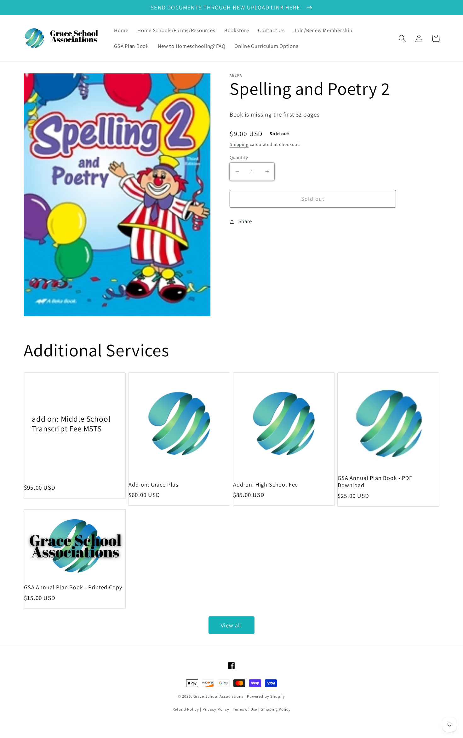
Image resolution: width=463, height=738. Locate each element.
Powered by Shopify (266, 696)
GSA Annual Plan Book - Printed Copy (73, 587)
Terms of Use (245, 709)
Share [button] (245, 221)
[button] (402, 38)
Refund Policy (186, 709)
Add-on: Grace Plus (154, 484)
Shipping (239, 144)
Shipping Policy (276, 709)
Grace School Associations (218, 696)
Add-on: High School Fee (265, 484)
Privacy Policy (216, 709)
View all (231, 625)
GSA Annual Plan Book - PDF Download (375, 481)
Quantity (239, 157)
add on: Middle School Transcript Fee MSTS (71, 424)
